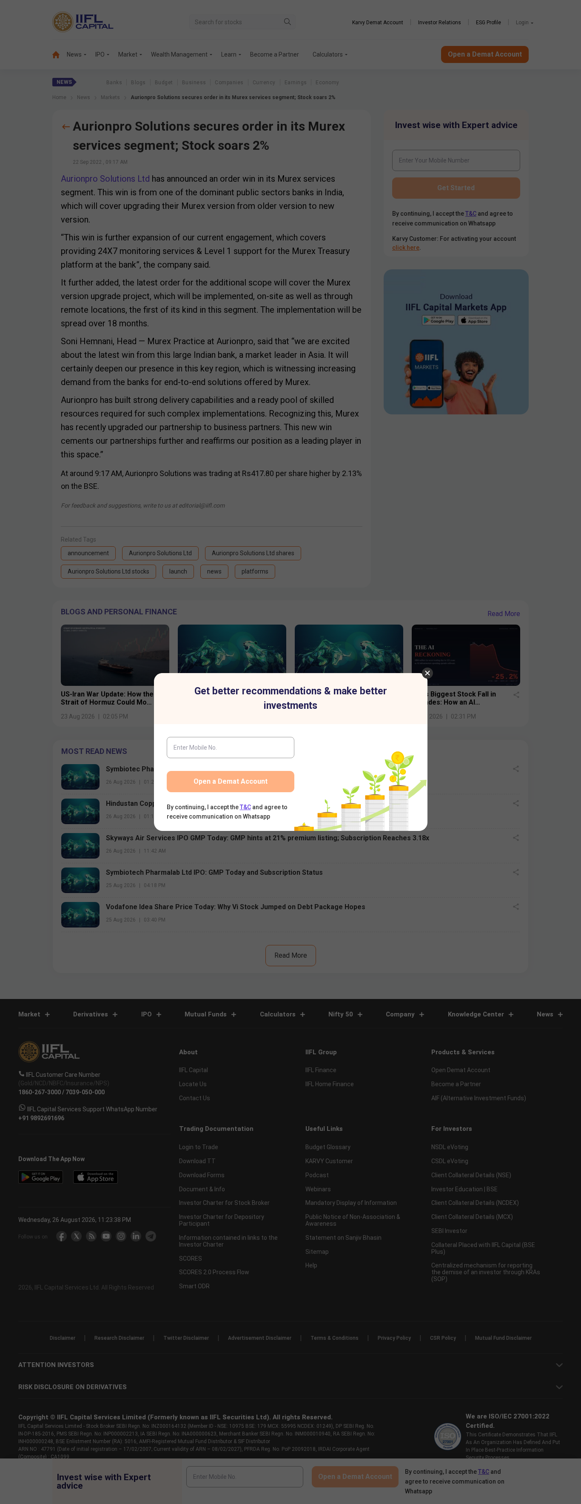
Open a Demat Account (231, 781)
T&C (245, 807)
